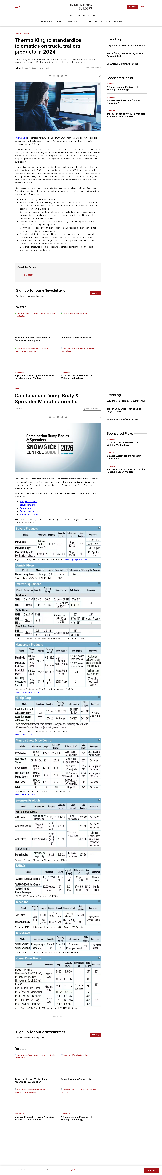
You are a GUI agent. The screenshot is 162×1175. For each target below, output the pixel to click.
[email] (66, 76)
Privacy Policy (72, 1170)
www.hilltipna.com (23, 734)
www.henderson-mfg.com (27, 692)
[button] (16, 7)
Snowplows (25, 508)
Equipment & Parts (22, 33)
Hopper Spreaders (28, 501)
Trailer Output (46, 21)
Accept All (151, 1170)
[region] (81, 1170)
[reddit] (62, 76)
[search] (20, 7)
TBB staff (19, 68)
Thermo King (21, 138)
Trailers (61, 21)
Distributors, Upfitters (111, 21)
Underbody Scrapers (30, 514)
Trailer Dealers (90, 21)
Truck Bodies (74, 21)
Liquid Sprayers (27, 505)
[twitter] (58, 76)
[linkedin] (54, 76)
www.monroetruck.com (25, 794)
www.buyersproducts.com (77, 559)
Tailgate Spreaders (29, 511)
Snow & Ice (19, 389)
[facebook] (50, 76)
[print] (100, 76)
